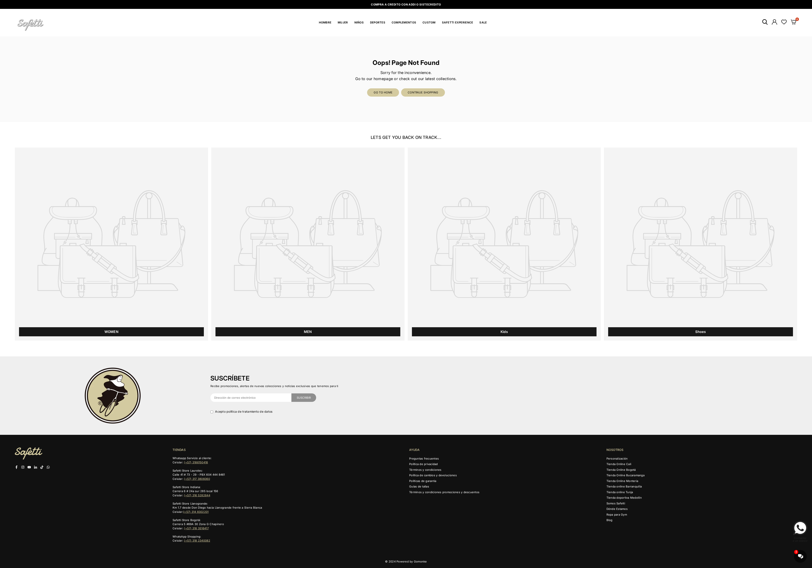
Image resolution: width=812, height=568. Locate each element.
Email (368, 254)
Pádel (376, 315)
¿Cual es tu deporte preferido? (387, 283)
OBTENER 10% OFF (406, 328)
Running (378, 300)
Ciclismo (378, 292)
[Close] (449, 216)
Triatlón (377, 307)
